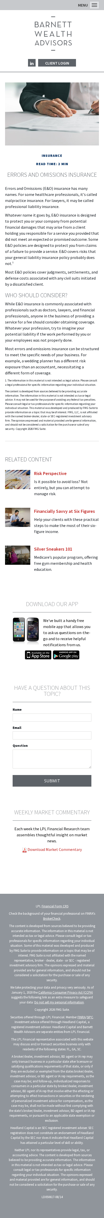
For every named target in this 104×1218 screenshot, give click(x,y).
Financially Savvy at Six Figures (64, 511)
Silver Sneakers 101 (53, 549)
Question (20, 746)
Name (17, 709)
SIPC (90, 1017)
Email (17, 728)
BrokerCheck (51, 918)
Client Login (57, 63)
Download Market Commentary (54, 849)
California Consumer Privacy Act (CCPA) (65, 992)
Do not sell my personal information (59, 1002)
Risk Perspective (50, 473)
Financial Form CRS (55, 906)
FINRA (81, 1017)
